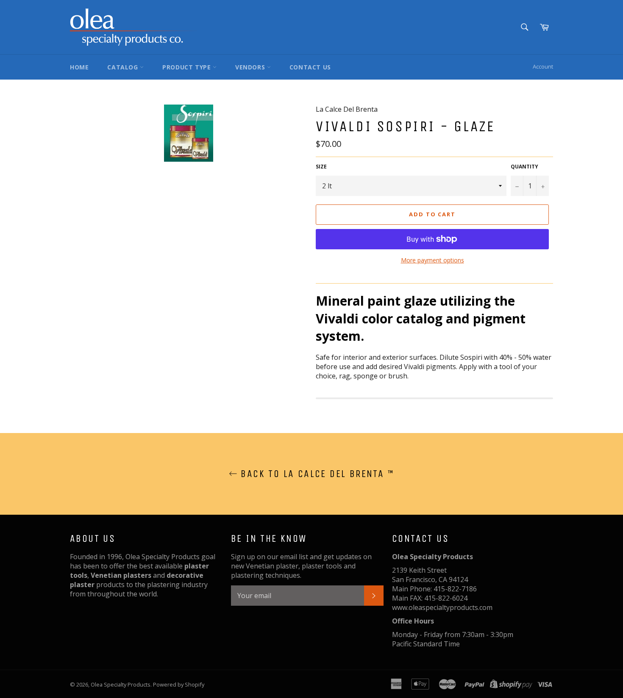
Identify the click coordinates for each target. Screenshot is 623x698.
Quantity (524, 166)
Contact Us (310, 67)
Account (543, 66)
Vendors (251, 67)
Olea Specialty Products (120, 684)
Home (79, 67)
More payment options (432, 260)
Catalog (123, 67)
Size (321, 166)
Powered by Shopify (178, 684)
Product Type (187, 67)
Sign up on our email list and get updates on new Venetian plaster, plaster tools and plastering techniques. (301, 566)
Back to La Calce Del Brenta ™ (315, 474)
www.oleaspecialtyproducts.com (442, 607)
